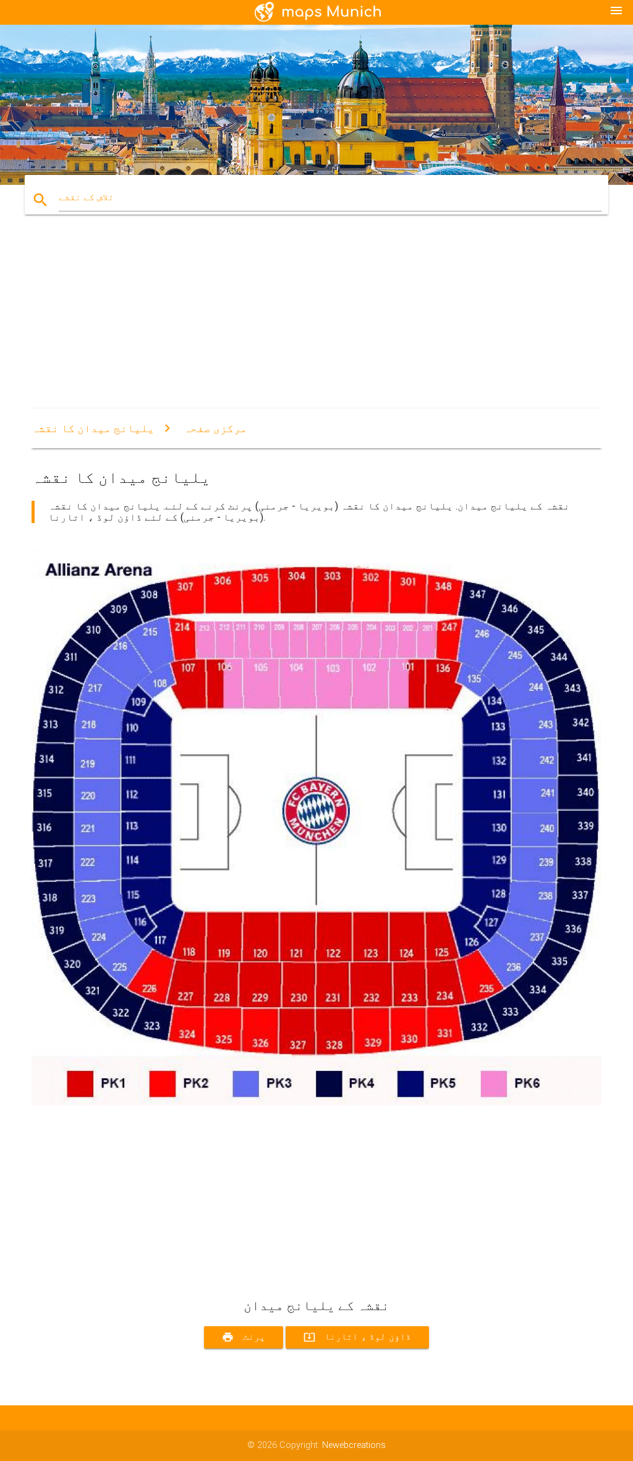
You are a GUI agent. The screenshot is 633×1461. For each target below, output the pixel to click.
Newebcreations (354, 1445)
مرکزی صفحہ (215, 428)
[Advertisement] (316, 322)
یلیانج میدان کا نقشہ (93, 428)
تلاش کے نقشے (86, 197)
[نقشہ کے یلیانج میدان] (316, 1102)
